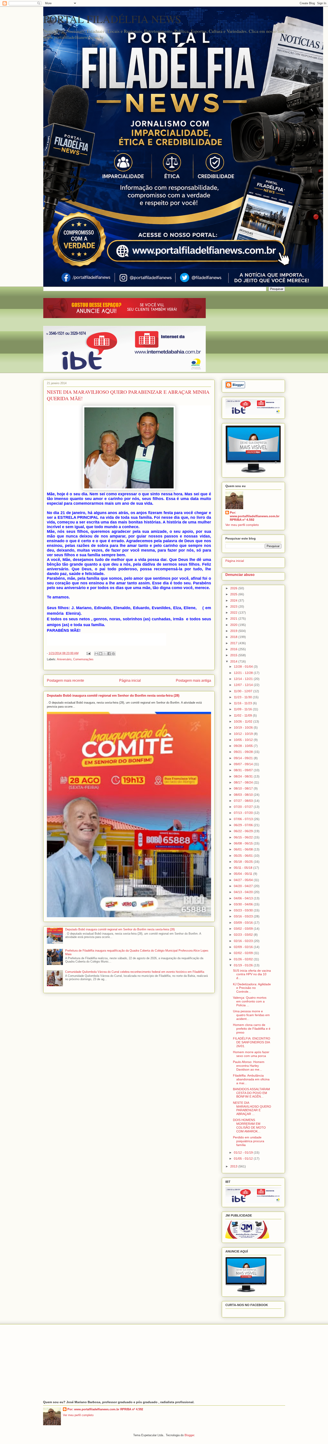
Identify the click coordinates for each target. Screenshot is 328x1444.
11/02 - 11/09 (243, 715)
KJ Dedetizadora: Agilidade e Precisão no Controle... (252, 988)
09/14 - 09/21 (244, 758)
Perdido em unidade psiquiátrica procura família (248, 1141)
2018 (234, 637)
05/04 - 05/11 (243, 873)
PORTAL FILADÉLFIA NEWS (112, 19)
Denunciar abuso (240, 575)
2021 (234, 618)
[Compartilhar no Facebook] (109, 653)
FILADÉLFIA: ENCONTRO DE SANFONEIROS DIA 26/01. (251, 1042)
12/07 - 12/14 (244, 685)
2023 (234, 606)
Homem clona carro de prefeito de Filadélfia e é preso (251, 1028)
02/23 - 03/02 (244, 934)
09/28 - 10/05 (244, 746)
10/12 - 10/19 (244, 734)
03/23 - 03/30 (244, 910)
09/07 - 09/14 (244, 764)
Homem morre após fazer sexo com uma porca (251, 1054)
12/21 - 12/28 (244, 673)
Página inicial (130, 680)
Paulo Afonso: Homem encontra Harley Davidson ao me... (248, 1065)
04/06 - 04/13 (244, 898)
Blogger (189, 1435)
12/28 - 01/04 (244, 666)
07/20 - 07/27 (244, 806)
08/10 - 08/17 (244, 788)
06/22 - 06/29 (244, 831)
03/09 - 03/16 (244, 922)
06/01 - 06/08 (244, 849)
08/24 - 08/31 (244, 776)
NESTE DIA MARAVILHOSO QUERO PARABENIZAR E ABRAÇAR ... (252, 1108)
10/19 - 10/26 (244, 727)
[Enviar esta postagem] (88, 653)
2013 (234, 1166)
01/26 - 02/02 (244, 959)
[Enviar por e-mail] (96, 653)
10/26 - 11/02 (243, 721)
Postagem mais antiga (193, 680)
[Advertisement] (164, 1362)
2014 (234, 661)
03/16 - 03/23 (244, 916)
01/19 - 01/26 (244, 965)
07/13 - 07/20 (244, 813)
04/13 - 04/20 (244, 892)
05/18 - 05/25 (244, 861)
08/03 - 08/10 (244, 794)
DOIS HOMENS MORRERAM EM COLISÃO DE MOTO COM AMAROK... (249, 1125)
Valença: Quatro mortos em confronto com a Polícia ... (249, 1001)
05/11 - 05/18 (243, 867)
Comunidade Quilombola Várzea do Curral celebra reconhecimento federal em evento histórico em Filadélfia (134, 971)
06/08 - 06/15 (244, 843)
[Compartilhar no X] (105, 653)
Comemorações (83, 659)
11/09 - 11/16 (243, 709)
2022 (234, 612)
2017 (234, 643)
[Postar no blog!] (100, 653)
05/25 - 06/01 (244, 855)
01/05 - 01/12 (244, 1158)
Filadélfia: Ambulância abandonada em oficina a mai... (251, 1079)
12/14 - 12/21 (244, 679)
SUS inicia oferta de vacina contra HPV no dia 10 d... (252, 974)
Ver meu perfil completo (242, 525)
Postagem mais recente (65, 680)
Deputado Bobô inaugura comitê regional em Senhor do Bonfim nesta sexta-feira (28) (113, 695)
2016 (234, 649)
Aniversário (64, 659)
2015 (234, 655)
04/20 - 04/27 (244, 886)
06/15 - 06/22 (244, 837)
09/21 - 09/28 (244, 752)
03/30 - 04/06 (244, 904)
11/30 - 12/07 (243, 691)
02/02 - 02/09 (244, 953)
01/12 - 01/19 (244, 1152)
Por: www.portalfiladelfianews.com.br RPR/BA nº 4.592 (254, 516)
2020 (234, 625)
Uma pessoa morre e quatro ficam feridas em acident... (251, 1015)
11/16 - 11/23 (243, 703)
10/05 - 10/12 (244, 740)
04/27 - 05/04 (244, 880)
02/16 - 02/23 (244, 941)
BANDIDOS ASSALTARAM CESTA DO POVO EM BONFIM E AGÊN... (251, 1092)
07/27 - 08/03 (244, 800)
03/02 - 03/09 (244, 928)
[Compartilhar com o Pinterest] (113, 653)
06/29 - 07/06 (244, 825)
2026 (234, 588)
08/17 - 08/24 (244, 782)
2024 (234, 600)
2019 (234, 631)
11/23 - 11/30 (243, 697)
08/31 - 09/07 (244, 770)
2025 (234, 594)
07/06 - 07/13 (244, 819)
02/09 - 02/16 (244, 947)
